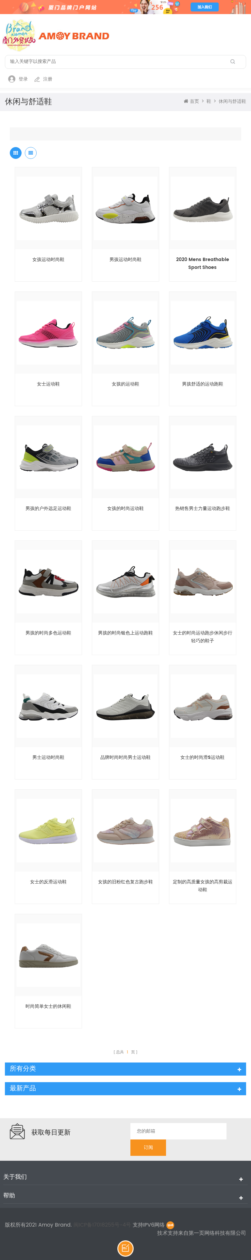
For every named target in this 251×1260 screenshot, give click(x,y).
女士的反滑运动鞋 (48, 882)
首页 (194, 101)
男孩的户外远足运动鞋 (48, 508)
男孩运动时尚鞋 (125, 259)
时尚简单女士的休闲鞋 (48, 1006)
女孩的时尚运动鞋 (125, 508)
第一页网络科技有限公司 (217, 1233)
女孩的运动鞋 (125, 384)
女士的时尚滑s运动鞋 (202, 757)
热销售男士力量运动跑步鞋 (202, 508)
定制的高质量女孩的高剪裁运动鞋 (202, 885)
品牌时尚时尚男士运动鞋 (125, 757)
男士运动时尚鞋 (48, 757)
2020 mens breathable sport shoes (202, 263)
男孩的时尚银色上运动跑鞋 (125, 633)
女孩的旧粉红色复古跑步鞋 (125, 882)
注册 (47, 79)
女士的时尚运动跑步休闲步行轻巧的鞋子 (202, 637)
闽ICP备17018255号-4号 (103, 1225)
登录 (23, 79)
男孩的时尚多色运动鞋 (48, 633)
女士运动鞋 (48, 384)
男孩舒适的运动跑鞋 (202, 384)
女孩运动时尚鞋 (48, 259)
